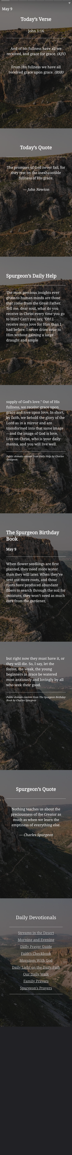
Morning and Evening (36, 939)
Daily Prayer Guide (36, 946)
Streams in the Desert (36, 932)
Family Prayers (36, 981)
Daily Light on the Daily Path (36, 967)
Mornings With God (36, 960)
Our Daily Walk (36, 974)
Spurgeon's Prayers (36, 988)
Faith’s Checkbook (36, 953)
